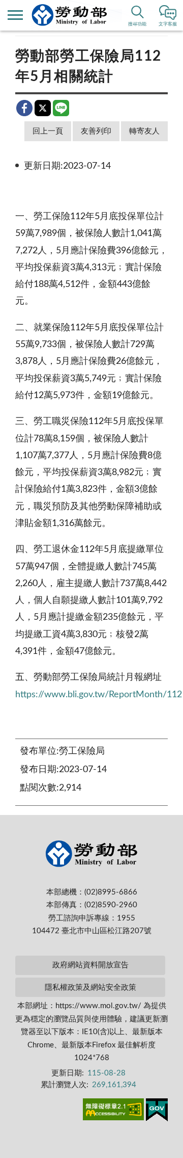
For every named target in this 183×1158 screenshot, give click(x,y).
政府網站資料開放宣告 (90, 965)
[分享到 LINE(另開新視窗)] (61, 108)
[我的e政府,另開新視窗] (157, 1111)
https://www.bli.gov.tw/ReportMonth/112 (98, 694)
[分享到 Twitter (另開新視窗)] (43, 108)
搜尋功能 (137, 24)
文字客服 (168, 24)
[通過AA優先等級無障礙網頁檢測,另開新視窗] (113, 1111)
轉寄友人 (144, 131)
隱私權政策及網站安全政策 (90, 987)
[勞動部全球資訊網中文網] (69, 15)
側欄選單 (15, 15)
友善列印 (96, 131)
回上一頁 (48, 131)
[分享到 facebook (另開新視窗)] (24, 108)
